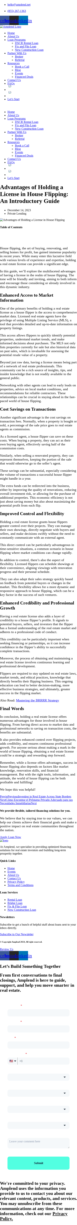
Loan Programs (16, 39)
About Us (13, 36)
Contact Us (14, 80)
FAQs (11, 83)
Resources (13, 63)
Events (19, 73)
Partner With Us (16, 53)
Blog (18, 70)
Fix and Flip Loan (25, 46)
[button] (38, 105)
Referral (19, 59)
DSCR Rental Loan (26, 43)
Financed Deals (24, 76)
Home (11, 33)
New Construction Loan (29, 49)
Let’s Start (13, 99)
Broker (19, 56)
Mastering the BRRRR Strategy (37, 700)
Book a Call (22, 66)
